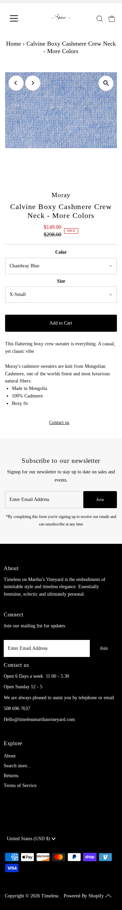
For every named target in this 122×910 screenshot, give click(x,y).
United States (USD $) (29, 838)
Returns (11, 775)
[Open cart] (111, 18)
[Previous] (16, 83)
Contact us (59, 422)
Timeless (50, 895)
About (10, 755)
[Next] (32, 83)
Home (13, 43)
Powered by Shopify (84, 895)
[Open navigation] (18, 18)
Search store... (17, 765)
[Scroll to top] (108, 896)
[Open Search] (100, 18)
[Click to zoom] (106, 83)
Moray (61, 195)
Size (61, 281)
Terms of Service (20, 785)
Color (61, 252)
